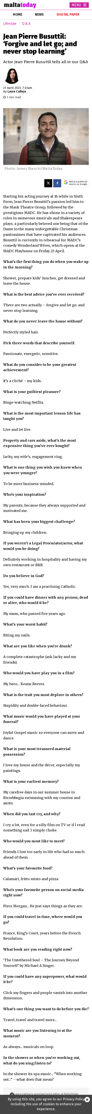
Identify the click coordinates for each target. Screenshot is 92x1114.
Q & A (26, 24)
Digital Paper (68, 14)
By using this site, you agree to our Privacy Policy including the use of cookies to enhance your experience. (46, 1104)
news (39, 14)
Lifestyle (9, 24)
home (17, 14)
